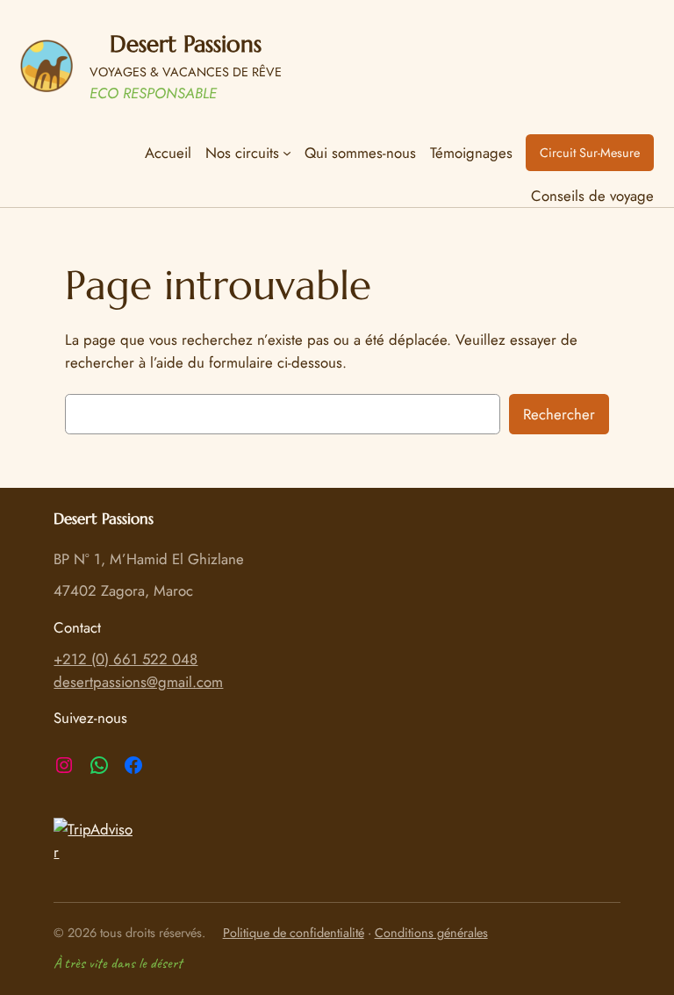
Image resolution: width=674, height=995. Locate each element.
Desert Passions (186, 44)
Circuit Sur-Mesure (590, 152)
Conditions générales (431, 932)
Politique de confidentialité (293, 932)
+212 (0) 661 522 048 (125, 658)
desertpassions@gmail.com (138, 681)
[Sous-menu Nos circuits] (287, 152)
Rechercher (559, 414)
